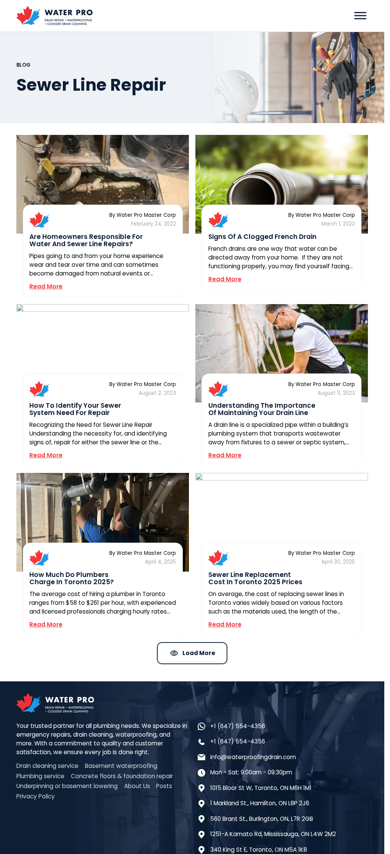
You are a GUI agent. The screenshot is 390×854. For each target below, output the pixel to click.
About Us (137, 786)
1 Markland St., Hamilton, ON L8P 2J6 (259, 803)
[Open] (360, 15)
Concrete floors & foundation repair (122, 776)
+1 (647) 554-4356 (237, 726)
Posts (164, 786)
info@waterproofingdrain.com (253, 757)
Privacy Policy (35, 796)
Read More (45, 286)
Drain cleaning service (47, 766)
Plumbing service (40, 776)
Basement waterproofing (121, 766)
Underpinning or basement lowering (67, 786)
